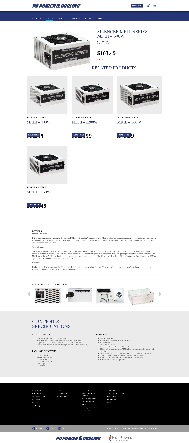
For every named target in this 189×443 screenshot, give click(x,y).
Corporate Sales (62, 393)
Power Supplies (37, 393)
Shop (59, 390)
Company (111, 390)
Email (63, 428)
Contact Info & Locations (115, 393)
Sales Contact (111, 396)
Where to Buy (62, 396)
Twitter (51, 428)
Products (36, 390)
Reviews (35, 403)
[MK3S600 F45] (62, 50)
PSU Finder (36, 400)
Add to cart (34, 205)
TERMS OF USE (112, 428)
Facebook (38, 428)
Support (85, 390)
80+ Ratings (36, 406)
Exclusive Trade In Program (88, 394)
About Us (110, 403)
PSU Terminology (88, 401)
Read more (33, 135)
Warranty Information (89, 408)
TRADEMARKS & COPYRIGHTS (145, 428)
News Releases (112, 400)
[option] (47, 296)
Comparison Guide (38, 396)
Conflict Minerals (88, 411)
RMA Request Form (89, 398)
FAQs (84, 404)
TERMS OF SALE (126, 428)
